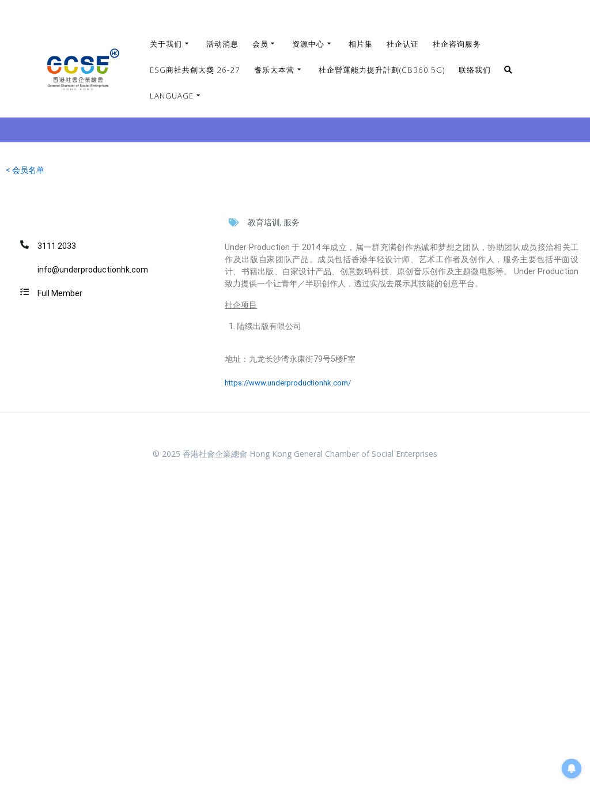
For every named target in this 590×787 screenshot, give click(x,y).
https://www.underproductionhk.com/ (288, 383)
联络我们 (475, 70)
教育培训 (264, 222)
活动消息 (222, 44)
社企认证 (403, 44)
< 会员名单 (25, 170)
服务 (291, 222)
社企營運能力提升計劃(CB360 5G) (382, 70)
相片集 (361, 44)
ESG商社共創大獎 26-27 (195, 70)
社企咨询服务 (457, 44)
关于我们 (166, 44)
